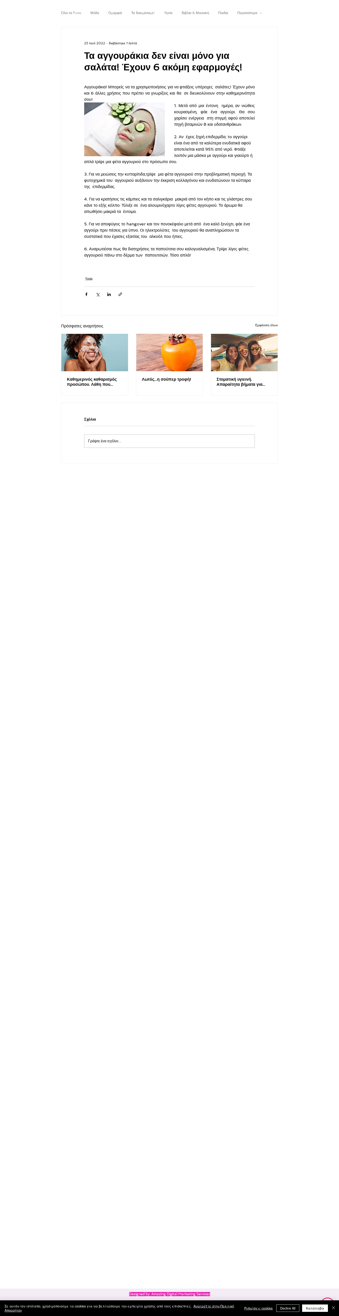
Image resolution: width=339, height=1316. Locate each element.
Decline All (287, 1308)
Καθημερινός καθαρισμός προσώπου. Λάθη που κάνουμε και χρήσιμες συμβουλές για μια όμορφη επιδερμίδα (93, 382)
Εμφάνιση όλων (266, 325)
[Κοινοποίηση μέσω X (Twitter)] (97, 294)
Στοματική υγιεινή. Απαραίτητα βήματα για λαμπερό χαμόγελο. (239, 382)
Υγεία (168, 13)
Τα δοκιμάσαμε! (143, 13)
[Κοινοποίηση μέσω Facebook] (86, 294)
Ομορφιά (115, 13)
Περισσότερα (247, 13)
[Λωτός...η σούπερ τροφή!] (169, 352)
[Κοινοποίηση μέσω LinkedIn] (109, 294)
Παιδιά (223, 13)
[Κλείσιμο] (333, 1308)
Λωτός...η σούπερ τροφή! (166, 379)
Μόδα (94, 13)
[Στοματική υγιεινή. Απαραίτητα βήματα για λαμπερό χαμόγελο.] (244, 352)
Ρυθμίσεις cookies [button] (258, 1308)
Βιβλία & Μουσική (195, 13)
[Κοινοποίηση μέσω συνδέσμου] (120, 294)
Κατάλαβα (315, 1308)
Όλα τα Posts (71, 13)
